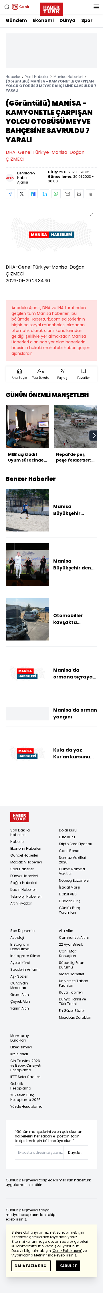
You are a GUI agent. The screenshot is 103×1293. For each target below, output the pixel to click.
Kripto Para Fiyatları (75, 843)
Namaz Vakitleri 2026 (72, 860)
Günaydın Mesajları (19, 985)
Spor (86, 20)
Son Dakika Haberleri (20, 832)
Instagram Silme (25, 955)
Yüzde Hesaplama (26, 1106)
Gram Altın (19, 994)
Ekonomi (43, 20)
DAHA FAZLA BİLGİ (31, 1265)
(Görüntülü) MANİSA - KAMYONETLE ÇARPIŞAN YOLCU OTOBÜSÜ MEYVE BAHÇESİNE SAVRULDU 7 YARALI (51, 86)
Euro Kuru (67, 837)
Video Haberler (71, 974)
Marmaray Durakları (19, 1038)
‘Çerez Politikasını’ (67, 1250)
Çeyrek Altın (20, 1001)
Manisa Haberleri (68, 76)
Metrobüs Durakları (75, 1017)
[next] (94, 435)
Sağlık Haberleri (23, 882)
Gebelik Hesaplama (20, 1086)
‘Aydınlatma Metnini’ (29, 1255)
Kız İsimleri (19, 1054)
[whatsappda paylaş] (56, 193)
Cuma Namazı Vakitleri (72, 871)
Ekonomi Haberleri (25, 848)
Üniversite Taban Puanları (73, 983)
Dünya (68, 20)
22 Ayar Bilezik (71, 944)
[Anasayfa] (19, 817)
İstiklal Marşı (69, 887)
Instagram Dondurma (19, 946)
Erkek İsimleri (21, 1047)
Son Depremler (22, 930)
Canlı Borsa (69, 850)
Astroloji (17, 937)
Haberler (13, 76)
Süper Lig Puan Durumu (71, 965)
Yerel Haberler (36, 76)
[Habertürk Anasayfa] (51, 8)
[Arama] (7, 7)
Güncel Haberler (24, 855)
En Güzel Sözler (72, 1010)
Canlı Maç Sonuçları (68, 953)
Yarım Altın (19, 1008)
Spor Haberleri (22, 869)
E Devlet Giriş (69, 901)
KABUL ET (68, 1265)
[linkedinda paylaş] (44, 193)
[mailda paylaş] (67, 193)
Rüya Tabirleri (71, 992)
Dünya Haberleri (24, 875)
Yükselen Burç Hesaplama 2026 (25, 1097)
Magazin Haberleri (26, 862)
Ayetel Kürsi (20, 962)
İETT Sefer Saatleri (25, 1076)
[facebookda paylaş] (10, 193)
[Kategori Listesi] (96, 7)
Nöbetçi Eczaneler (74, 880)
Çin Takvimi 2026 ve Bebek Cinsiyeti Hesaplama (25, 1065)
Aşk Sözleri (19, 976)
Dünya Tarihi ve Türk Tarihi (72, 1001)
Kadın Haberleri (23, 889)
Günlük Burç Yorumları (69, 910)
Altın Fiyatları (21, 903)
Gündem (16, 20)
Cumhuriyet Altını (74, 937)
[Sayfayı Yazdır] (79, 193)
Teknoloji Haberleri (25, 896)
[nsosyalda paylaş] (33, 193)
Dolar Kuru (68, 830)
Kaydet (75, 1152)
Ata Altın (66, 930)
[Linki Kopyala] (90, 193)
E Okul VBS (68, 894)
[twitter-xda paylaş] (21, 193)
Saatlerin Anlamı (24, 969)
